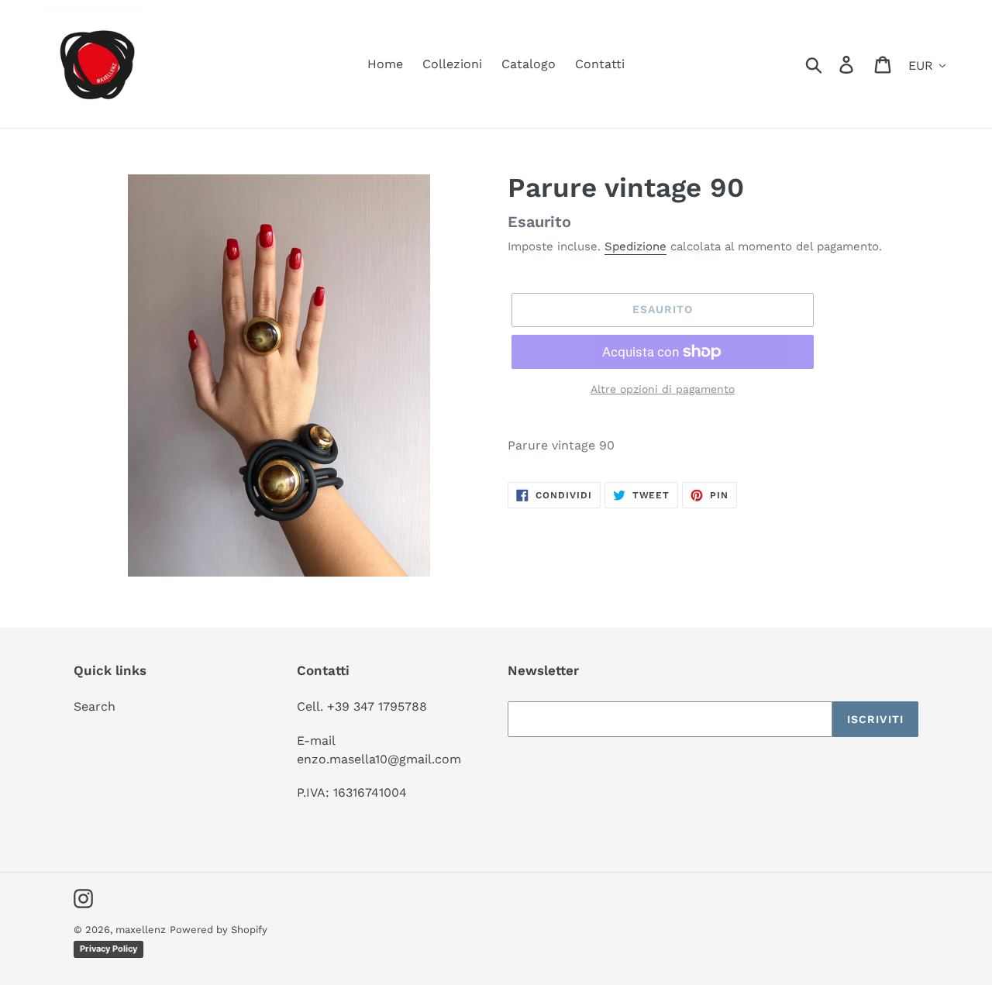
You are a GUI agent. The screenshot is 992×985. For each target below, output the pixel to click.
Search (94, 706)
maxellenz (140, 929)
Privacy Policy (108, 948)
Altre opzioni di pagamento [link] (663, 389)
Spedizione (635, 246)
